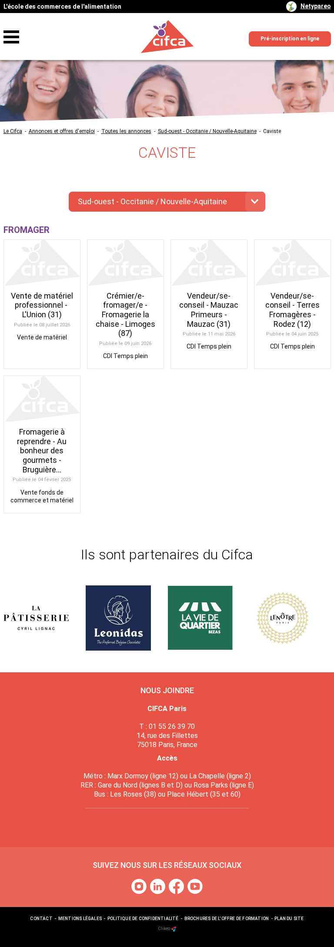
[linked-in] (158, 886)
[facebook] (177, 886)
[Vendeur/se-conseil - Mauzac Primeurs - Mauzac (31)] (209, 263)
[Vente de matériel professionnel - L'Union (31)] (42, 263)
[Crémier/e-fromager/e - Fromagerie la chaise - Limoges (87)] (125, 263)
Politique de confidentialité (143, 918)
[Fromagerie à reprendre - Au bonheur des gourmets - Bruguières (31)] (42, 399)
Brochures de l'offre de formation (226, 918)
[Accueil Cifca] (167, 37)
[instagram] (139, 886)
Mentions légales (80, 918)
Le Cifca (12, 131)
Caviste (272, 131)
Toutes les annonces (126, 131)
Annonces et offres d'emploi (62, 131)
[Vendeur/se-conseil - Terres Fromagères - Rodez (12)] (292, 263)
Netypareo (316, 6)
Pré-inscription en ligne (290, 39)
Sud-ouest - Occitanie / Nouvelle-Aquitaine (207, 131)
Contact (41, 918)
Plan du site (289, 918)
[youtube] (195, 886)
